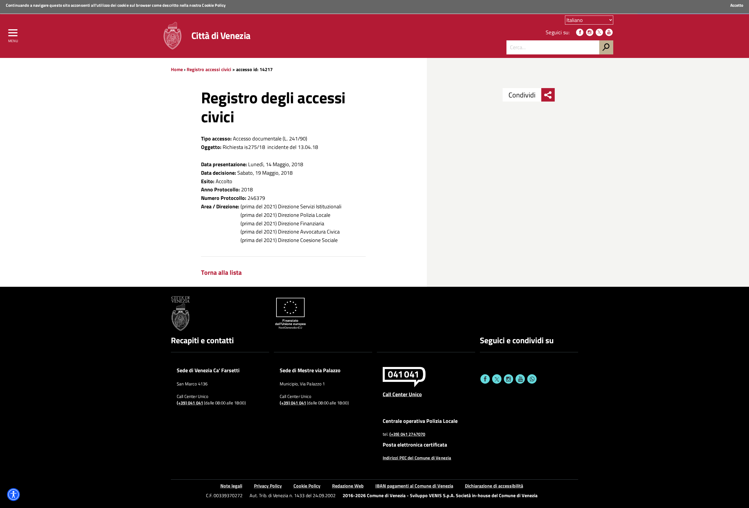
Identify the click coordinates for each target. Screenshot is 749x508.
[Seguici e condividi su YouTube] (520, 379)
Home (177, 69)
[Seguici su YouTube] (609, 32)
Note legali (231, 485)
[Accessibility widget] (13, 494)
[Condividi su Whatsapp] (532, 379)
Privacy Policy (268, 485)
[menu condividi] (548, 95)
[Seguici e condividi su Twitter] (496, 379)
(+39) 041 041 (190, 403)
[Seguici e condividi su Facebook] (485, 379)
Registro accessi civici (209, 69)
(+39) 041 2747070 (407, 434)
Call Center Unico (402, 394)
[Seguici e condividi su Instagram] (508, 379)
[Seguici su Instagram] (589, 32)
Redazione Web (348, 485)
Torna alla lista (221, 272)
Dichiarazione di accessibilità (494, 485)
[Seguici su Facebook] (579, 32)
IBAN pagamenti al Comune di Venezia (414, 485)
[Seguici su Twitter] (599, 32)
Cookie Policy (214, 5)
